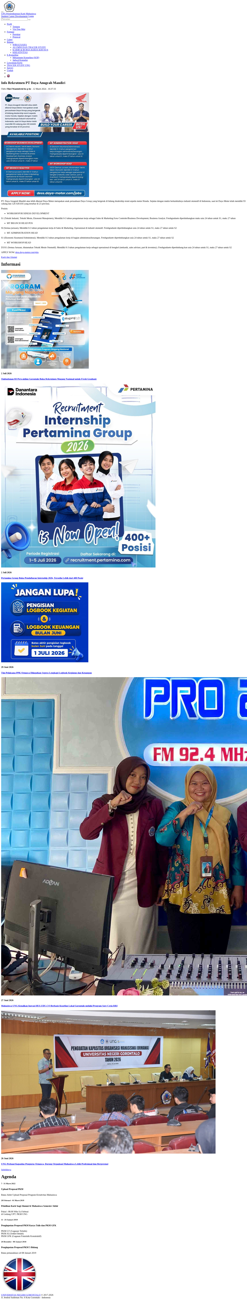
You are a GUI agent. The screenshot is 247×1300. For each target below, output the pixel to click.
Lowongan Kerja (14, 62)
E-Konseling (12, 55)
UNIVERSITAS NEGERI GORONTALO (21, 1295)
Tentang (16, 26)
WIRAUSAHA (20, 44)
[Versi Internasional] (8, 76)
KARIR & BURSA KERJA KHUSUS (30, 50)
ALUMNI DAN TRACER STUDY (29, 47)
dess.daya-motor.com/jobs (27, 252)
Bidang (10, 42)
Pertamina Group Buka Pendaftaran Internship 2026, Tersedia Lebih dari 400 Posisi (42, 578)
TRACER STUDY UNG (18, 65)
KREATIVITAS (20, 52)
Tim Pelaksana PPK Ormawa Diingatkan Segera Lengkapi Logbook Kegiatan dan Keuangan (46, 673)
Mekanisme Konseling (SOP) (26, 57)
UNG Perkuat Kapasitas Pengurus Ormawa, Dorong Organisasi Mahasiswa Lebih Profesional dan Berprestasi (54, 1164)
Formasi (10, 32)
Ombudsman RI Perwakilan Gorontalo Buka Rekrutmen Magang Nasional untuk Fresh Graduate (49, 379)
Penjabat (16, 34)
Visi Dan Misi (19, 29)
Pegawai (16, 37)
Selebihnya (6, 1169)
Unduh (10, 70)
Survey (10, 68)
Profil (9, 24)
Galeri (9, 39)
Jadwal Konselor (20, 60)
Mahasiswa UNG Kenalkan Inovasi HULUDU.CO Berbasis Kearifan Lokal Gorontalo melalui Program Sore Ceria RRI (59, 1006)
